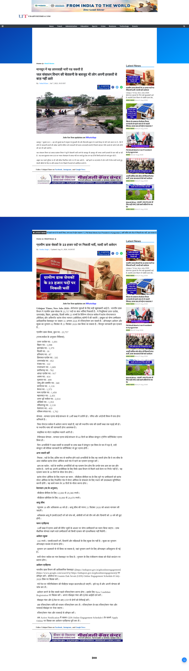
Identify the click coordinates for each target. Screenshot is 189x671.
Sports (94, 26)
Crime (103, 26)
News (51, 26)
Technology (124, 26)
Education (84, 26)
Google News (80, 169)
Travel (59, 26)
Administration (71, 26)
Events (135, 26)
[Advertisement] (94, 43)
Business (112, 26)
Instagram (67, 169)
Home (39, 63)
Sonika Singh (44, 249)
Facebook (58, 169)
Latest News (133, 65)
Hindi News (49, 63)
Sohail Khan (43, 83)
